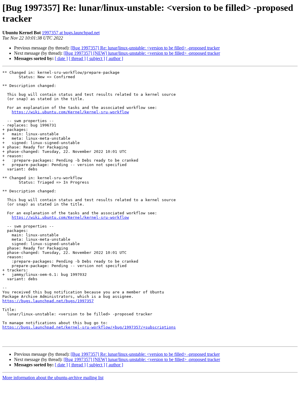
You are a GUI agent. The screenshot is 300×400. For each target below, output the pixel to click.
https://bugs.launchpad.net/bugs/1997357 (48, 301)
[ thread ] (77, 58)
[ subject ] (96, 58)
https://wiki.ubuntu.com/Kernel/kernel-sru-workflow (70, 112)
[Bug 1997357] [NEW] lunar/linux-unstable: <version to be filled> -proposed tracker (142, 53)
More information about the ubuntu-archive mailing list (52, 377)
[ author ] (114, 58)
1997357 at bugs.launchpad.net (71, 32)
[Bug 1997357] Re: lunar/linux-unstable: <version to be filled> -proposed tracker (145, 47)
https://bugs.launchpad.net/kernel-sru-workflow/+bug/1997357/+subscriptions (89, 327)
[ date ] (61, 58)
